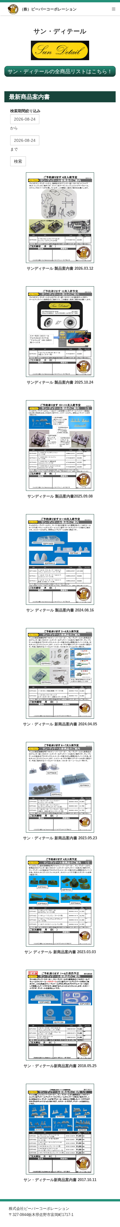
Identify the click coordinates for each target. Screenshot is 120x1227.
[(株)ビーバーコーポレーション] (13, 9)
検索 (18, 161)
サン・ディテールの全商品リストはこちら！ (60, 71)
